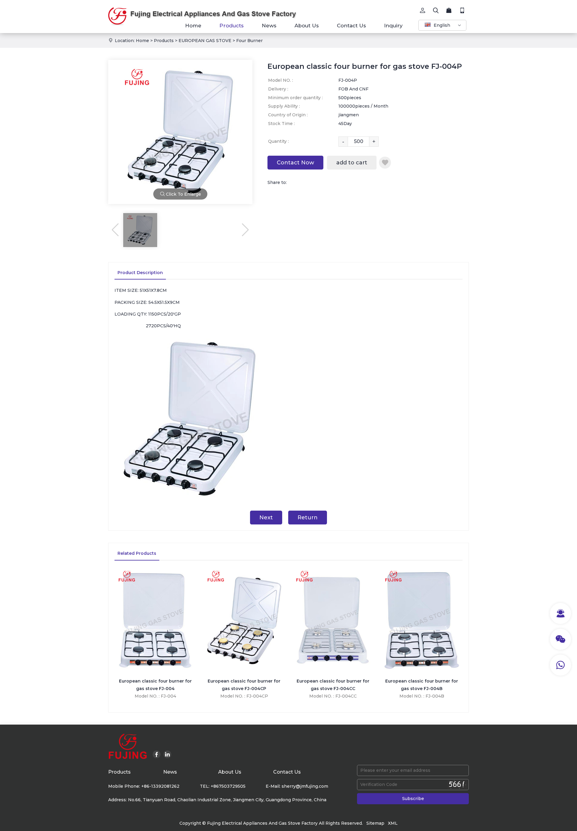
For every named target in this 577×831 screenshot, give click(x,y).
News (269, 26)
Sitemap (375, 823)
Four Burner (249, 40)
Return (308, 517)
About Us (307, 26)
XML (393, 823)
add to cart (351, 162)
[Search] (435, 10)
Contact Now (295, 162)
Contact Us (351, 26)
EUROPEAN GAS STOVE (205, 40)
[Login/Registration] (422, 10)
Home (193, 26)
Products (231, 26)
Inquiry (393, 26)
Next (266, 517)
